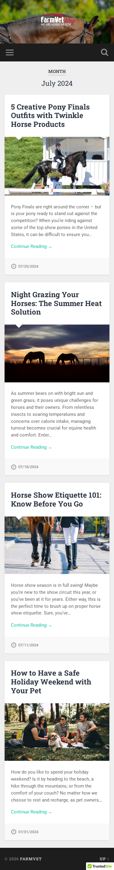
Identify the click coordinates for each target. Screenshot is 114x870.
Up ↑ (104, 858)
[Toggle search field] (104, 52)
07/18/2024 (28, 467)
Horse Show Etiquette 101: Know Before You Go (56, 499)
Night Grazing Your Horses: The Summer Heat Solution (56, 303)
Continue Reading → (31, 246)
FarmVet (31, 858)
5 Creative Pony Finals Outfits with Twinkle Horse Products (50, 115)
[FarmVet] (57, 22)
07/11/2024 (28, 645)
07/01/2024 (28, 832)
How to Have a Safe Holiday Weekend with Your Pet (51, 681)
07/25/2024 (28, 266)
